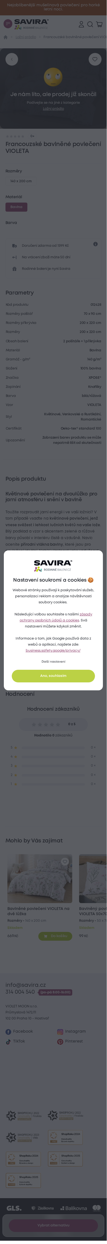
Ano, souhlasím (53, 675)
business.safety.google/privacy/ (53, 650)
